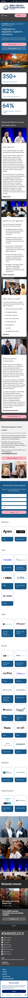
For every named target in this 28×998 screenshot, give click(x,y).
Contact (4, 972)
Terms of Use (6, 976)
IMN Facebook (7, 945)
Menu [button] (5, 15)
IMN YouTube (7, 947)
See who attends (13, 416)
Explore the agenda (8, 274)
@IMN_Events (7, 938)
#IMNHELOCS (12, 934)
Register (19, 15)
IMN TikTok (7, 952)
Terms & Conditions (8, 978)
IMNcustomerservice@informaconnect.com (13, 959)
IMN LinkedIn (7, 940)
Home (4, 969)
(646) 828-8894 (5, 964)
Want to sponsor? (12, 458)
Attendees (6, 334)
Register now (7, 196)
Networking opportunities (10, 410)
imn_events (7, 942)
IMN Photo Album (8, 949)
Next (25, 898)
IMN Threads (7, 954)
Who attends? (12, 44)
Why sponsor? (12, 48)
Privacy (4, 974)
